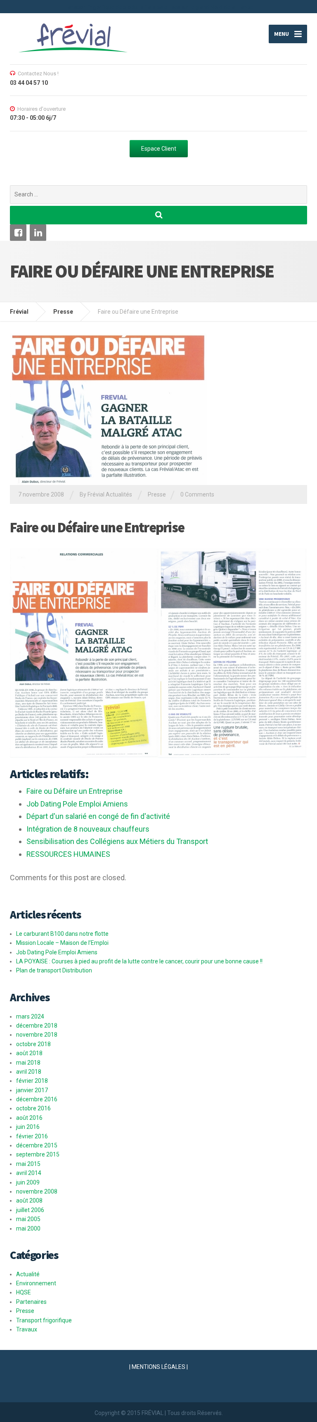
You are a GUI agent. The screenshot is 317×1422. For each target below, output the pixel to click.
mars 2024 (30, 1016)
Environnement (36, 1283)
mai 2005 (28, 1219)
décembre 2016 (36, 1099)
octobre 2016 (33, 1108)
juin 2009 (28, 1182)
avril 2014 (28, 1173)
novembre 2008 (36, 1191)
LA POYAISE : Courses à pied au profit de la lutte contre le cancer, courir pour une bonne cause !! (139, 961)
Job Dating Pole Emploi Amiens (56, 952)
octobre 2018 (33, 1044)
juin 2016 (28, 1127)
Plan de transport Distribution (54, 970)
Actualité (28, 1274)
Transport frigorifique (44, 1320)
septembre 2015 (37, 1154)
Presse (157, 494)
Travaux (26, 1329)
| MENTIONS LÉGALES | (158, 1367)
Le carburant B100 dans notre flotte (62, 933)
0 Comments (197, 494)
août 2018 (29, 1053)
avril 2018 (28, 1071)
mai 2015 (28, 1164)
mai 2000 (28, 1228)
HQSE (23, 1292)
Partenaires (31, 1301)
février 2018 (32, 1080)
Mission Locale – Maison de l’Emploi (62, 942)
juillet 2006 (30, 1210)
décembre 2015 (36, 1145)
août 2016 (29, 1117)
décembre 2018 (36, 1025)
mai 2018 (28, 1062)
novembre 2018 (36, 1034)
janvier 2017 (32, 1090)
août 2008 (29, 1200)
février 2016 (32, 1136)
